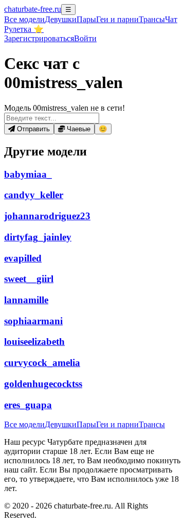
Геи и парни (117, 424)
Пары (86, 19)
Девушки (61, 19)
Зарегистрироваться (39, 38)
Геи (117, 19)
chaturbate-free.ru (32, 9)
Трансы (152, 19)
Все (24, 19)
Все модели (24, 424)
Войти (85, 38)
